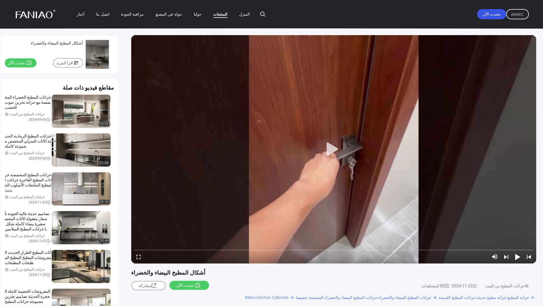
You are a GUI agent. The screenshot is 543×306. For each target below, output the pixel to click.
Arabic (517, 14)
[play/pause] (517, 256)
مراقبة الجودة (132, 14)
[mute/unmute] (495, 256)
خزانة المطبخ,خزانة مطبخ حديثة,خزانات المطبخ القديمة (484, 297)
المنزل (244, 14)
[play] (334, 149)
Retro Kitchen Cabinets (267, 297)
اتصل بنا (102, 14)
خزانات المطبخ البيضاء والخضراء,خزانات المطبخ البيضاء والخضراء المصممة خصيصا (364, 297)
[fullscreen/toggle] (138, 256)
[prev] (529, 256)
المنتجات (220, 14)
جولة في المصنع (169, 14)
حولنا (198, 14)
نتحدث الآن (492, 14)
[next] (506, 256)
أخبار (81, 14)
